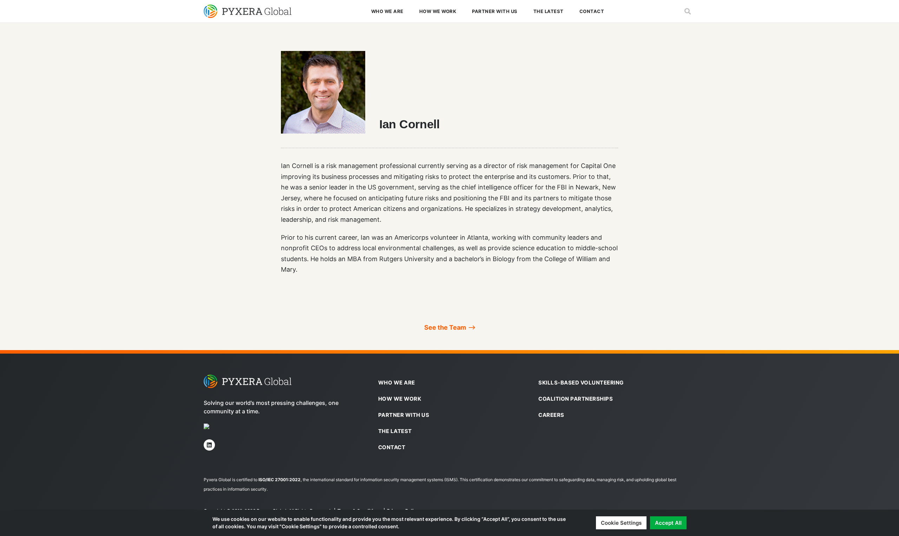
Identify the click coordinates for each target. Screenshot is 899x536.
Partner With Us (495, 11)
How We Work (438, 11)
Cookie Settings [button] (621, 522)
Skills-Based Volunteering (581, 382)
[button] (687, 11)
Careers (551, 415)
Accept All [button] (668, 522)
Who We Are (387, 11)
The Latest (548, 11)
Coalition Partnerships (575, 398)
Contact (591, 11)
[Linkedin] (209, 445)
